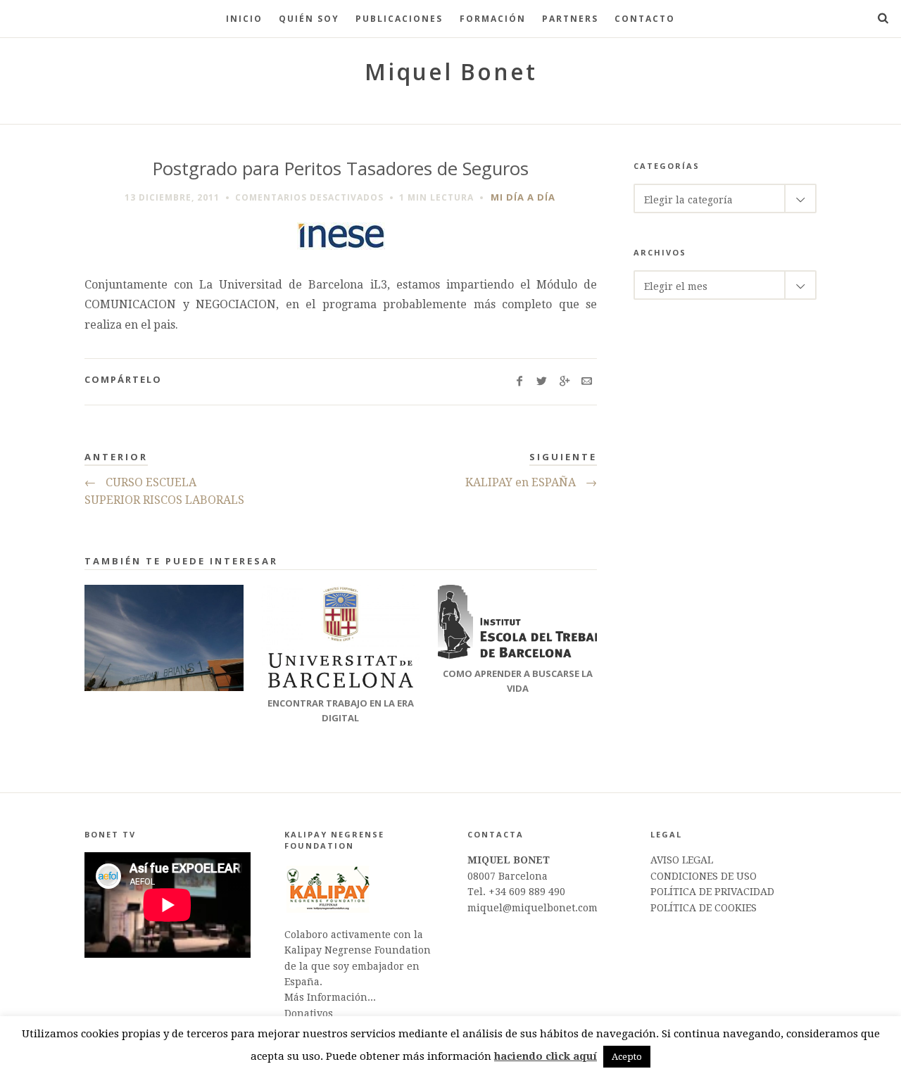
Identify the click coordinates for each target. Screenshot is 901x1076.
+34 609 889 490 (527, 891)
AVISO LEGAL (681, 860)
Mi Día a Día (523, 197)
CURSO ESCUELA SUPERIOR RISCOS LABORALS (164, 491)
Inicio (244, 19)
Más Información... (330, 997)
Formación (493, 19)
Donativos (308, 1013)
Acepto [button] (627, 1056)
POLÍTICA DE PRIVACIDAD (712, 891)
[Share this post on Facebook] (519, 381)
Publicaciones (399, 19)
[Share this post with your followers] (541, 381)
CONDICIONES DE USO (703, 876)
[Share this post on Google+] (564, 381)
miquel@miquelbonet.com (532, 907)
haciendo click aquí (545, 1056)
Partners (570, 19)
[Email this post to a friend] (586, 381)
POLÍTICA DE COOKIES (703, 907)
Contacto (645, 19)
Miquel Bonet (451, 71)
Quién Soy (309, 19)
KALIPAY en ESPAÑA (531, 482)
